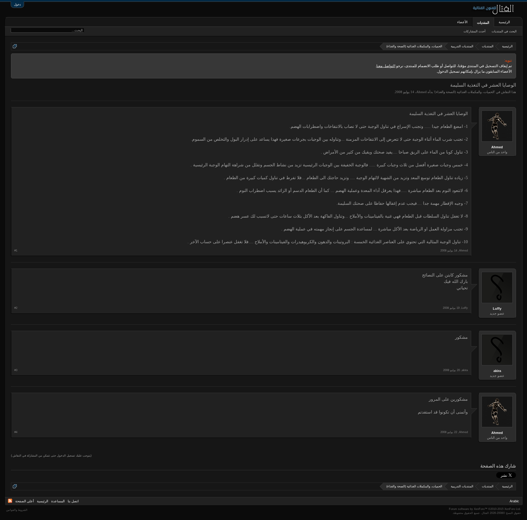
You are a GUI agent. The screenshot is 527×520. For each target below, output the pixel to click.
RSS (10, 501)
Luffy (497, 308)
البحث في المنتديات (504, 31)
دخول (17, 4)
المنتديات (483, 22)
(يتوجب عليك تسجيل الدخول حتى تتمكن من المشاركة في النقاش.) (51, 455)
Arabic (514, 501)
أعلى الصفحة (24, 501)
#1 (15, 250)
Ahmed (421, 92)
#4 (15, 432)
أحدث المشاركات (475, 31)
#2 (15, 307)
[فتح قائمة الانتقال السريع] (15, 46)
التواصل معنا (385, 66)
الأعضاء (462, 22)
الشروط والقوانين (16, 509)
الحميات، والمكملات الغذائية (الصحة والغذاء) (464, 92)
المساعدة (58, 501)
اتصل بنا (73, 501)
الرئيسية (504, 22)
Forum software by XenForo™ (485, 509)
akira (497, 371)
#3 (15, 370)
